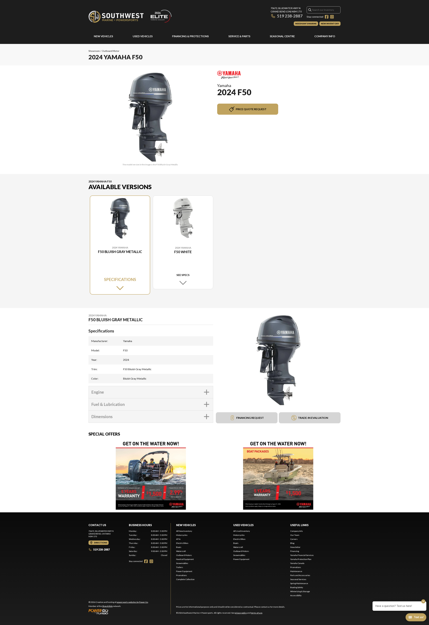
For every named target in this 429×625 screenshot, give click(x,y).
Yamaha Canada (297, 563)
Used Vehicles (143, 36)
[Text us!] (416, 617)
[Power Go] (118, 611)
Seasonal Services (298, 579)
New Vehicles (103, 36)
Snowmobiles (182, 563)
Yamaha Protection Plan (300, 559)
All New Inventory (184, 531)
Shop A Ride (107, 606)
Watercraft (181, 551)
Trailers (179, 567)
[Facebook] (327, 17)
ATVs (178, 539)
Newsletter (295, 547)
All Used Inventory (241, 531)
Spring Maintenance (299, 583)
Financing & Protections (190, 36)
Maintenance (296, 571)
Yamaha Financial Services (302, 555)
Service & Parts (239, 36)
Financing (294, 551)
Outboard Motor (110, 50)
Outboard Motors (184, 555)
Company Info (324, 36)
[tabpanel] (148, 543)
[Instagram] (332, 17)
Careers (294, 539)
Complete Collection (185, 579)
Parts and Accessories (300, 575)
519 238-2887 (290, 15)
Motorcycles (182, 535)
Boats (178, 547)
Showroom (94, 50)
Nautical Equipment (185, 559)
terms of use (256, 613)
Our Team (294, 535)
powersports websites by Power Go (132, 602)
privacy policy (241, 613)
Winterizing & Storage (300, 591)
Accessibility (295, 595)
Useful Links (299, 525)
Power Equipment (184, 571)
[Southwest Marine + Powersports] (130, 16)
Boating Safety (296, 587)
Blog (292, 543)
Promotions (181, 575)
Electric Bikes (182, 543)
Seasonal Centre (282, 36)
